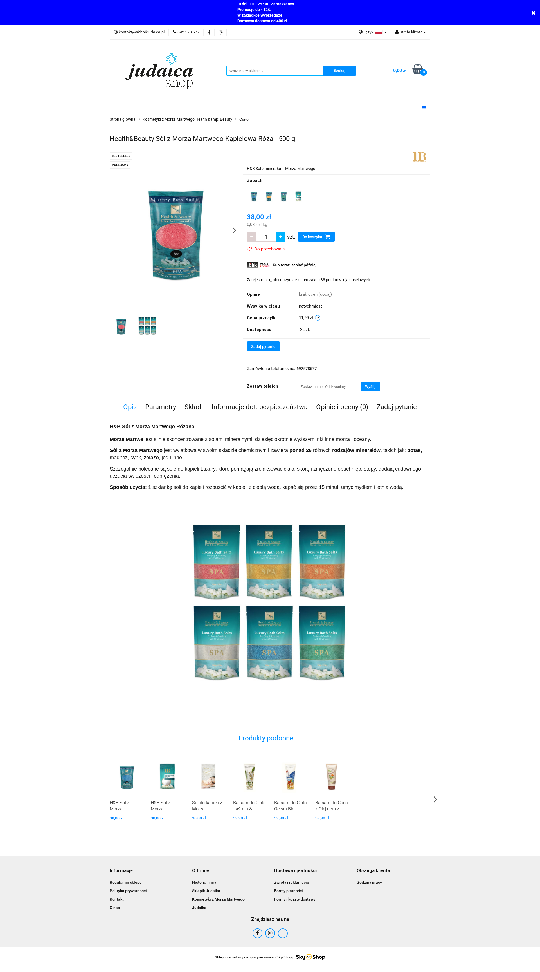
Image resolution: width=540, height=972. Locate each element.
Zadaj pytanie (263, 346)
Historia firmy (204, 882)
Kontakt (117, 899)
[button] (121, 870)
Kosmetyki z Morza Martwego (218, 899)
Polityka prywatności (128, 890)
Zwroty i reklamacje (291, 882)
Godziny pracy (369, 882)
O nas (115, 907)
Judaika (199, 907)
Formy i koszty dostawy (295, 899)
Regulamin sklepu (126, 882)
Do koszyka (312, 236)
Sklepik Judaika (206, 890)
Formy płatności (288, 890)
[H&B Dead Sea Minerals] (419, 156)
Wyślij (370, 386)
